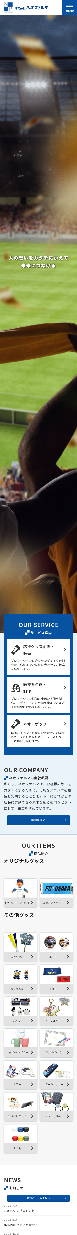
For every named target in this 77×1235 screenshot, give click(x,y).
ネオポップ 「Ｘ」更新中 (21, 1211)
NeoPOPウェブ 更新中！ (21, 1225)
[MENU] (69, 6)
